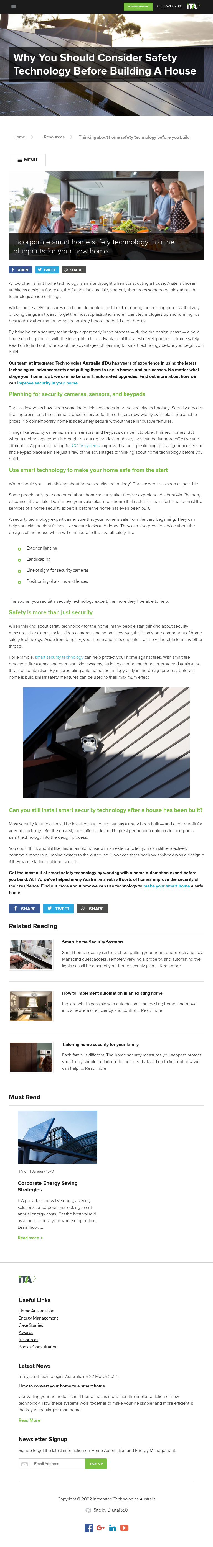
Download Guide (138, 6)
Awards (26, 1332)
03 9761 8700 (169, 6)
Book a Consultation (38, 1346)
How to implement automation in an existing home (112, 993)
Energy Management (38, 1317)
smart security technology (59, 657)
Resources (54, 136)
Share (23, 270)
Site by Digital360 (111, 1510)
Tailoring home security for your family (100, 1044)
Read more (170, 966)
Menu (30, 160)
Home (19, 136)
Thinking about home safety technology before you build (134, 137)
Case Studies (31, 1325)
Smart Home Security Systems (92, 942)
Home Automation (36, 1310)
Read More (29, 1420)
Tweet (49, 270)
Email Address (52, 1463)
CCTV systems (86, 445)
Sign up (96, 1464)
